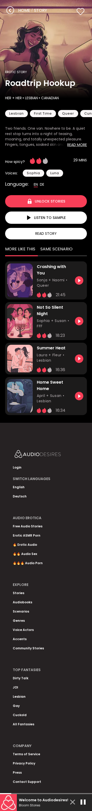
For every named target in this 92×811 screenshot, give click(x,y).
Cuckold (20, 715)
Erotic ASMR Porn (26, 535)
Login (17, 467)
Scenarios (21, 611)
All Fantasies (23, 724)
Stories (18, 593)
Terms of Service (26, 754)
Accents (20, 639)
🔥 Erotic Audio (25, 544)
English (19, 487)
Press (17, 772)
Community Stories (28, 648)
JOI (15, 687)
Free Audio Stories (27, 526)
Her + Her (13, 98)
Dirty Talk (20, 678)
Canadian (50, 98)
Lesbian (31, 98)
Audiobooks (22, 602)
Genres (19, 620)
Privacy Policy (24, 763)
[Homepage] (46, 455)
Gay (16, 706)
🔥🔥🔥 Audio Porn (28, 563)
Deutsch (20, 496)
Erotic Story (16, 72)
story (40, 10)
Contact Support (27, 782)
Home (24, 10)
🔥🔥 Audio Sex (25, 554)
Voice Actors (23, 630)
